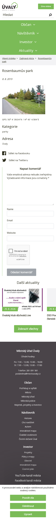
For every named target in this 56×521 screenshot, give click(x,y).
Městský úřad (28, 396)
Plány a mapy (28, 456)
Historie (28, 418)
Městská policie (28, 400)
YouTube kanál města (28, 475)
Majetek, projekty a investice (28, 404)
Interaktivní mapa (28, 430)
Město (28, 392)
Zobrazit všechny (28, 328)
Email (10, 220)
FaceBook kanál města (28, 480)
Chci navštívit (28, 422)
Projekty (28, 452)
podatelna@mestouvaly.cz (28, 373)
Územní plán (28, 469)
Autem (28, 426)
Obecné (28, 460)
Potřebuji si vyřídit (28, 388)
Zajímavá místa (26, 58)
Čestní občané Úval (28, 439)
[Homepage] (10, 6)
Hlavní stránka (9, 58)
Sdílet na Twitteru (18, 160)
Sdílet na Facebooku (19, 153)
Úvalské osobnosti (28, 434)
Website (11, 232)
